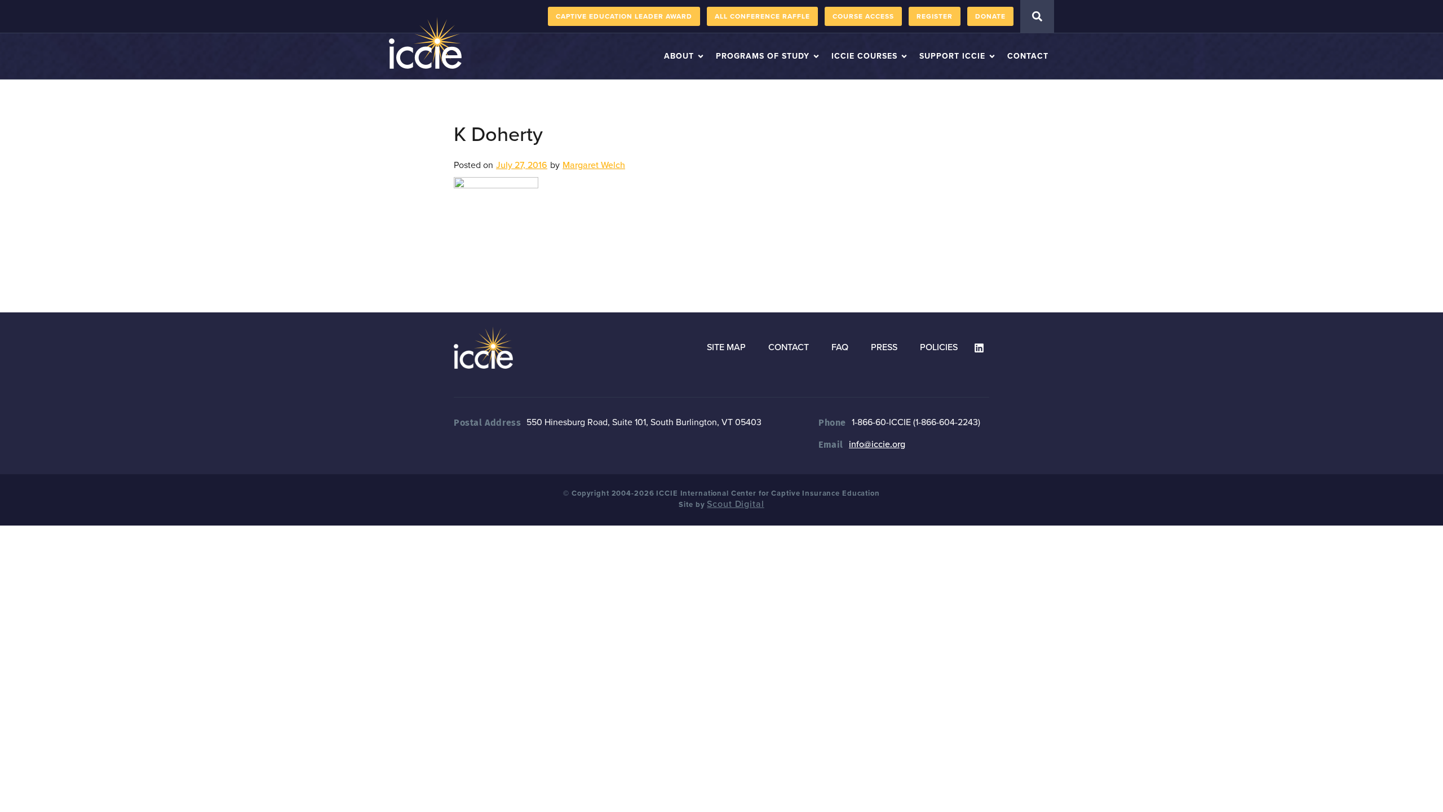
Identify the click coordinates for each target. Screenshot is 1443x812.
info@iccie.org (877, 444)
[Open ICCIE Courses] (904, 56)
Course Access (863, 16)
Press (884, 347)
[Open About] (701, 56)
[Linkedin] (979, 348)
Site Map (726, 347)
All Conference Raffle (762, 16)
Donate (990, 16)
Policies (939, 347)
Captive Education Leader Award (624, 16)
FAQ (839, 347)
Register (935, 16)
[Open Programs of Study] (816, 56)
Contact (788, 347)
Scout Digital (735, 504)
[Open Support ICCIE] (992, 56)
